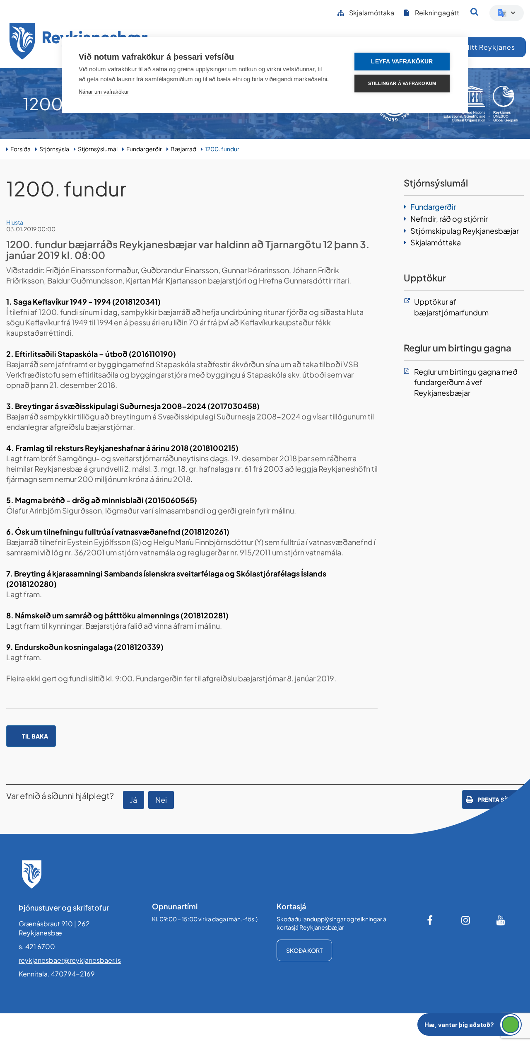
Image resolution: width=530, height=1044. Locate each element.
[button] (469, 1024)
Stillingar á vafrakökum (402, 83)
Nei (161, 799)
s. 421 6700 (37, 946)
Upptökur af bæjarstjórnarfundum (451, 307)
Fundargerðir (144, 149)
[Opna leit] (474, 11)
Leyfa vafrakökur (402, 61)
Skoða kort (304, 950)
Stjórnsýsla (54, 149)
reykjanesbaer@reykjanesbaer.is (70, 960)
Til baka (35, 736)
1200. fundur (222, 149)
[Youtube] (501, 920)
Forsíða (20, 149)
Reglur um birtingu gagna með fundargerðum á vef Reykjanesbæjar (466, 382)
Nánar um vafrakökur (104, 92)
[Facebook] (430, 920)
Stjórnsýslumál (98, 149)
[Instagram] (465, 920)
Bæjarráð (183, 149)
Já (133, 799)
